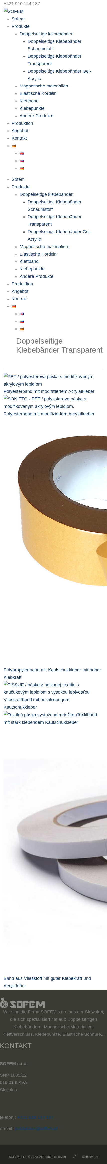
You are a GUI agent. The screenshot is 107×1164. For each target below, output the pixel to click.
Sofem (18, 18)
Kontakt (19, 138)
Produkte (21, 26)
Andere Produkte (36, 115)
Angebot (20, 130)
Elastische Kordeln (38, 93)
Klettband (29, 100)
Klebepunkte (32, 108)
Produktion (22, 123)
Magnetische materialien (44, 86)
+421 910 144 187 (35, 1117)
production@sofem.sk (36, 1128)
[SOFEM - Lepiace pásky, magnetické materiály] (14, 11)
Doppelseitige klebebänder (46, 33)
